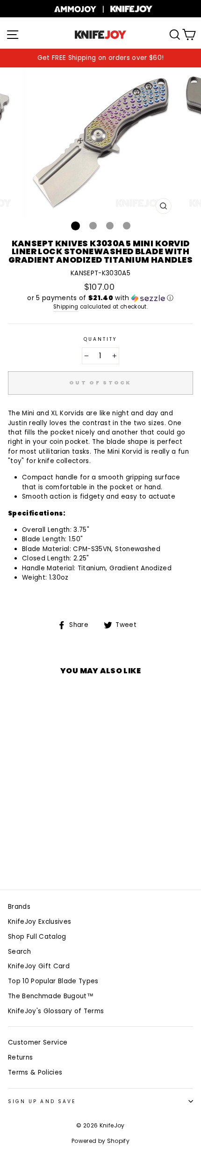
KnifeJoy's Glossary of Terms (56, 1011)
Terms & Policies (35, 1072)
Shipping (66, 306)
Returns (20, 1057)
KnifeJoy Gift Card (39, 966)
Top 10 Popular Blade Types (53, 981)
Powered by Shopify (100, 1141)
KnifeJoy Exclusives (39, 921)
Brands (19, 906)
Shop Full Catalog (37, 936)
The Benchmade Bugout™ (50, 996)
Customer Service (37, 1042)
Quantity (100, 339)
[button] (100, 298)
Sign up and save (42, 1101)
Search (19, 951)
